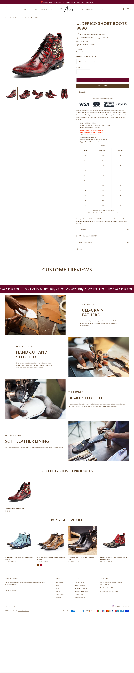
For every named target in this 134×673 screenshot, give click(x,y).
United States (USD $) (121, 606)
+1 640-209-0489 (112, 591)
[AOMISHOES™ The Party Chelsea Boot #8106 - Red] (41, 565)
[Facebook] (6, 606)
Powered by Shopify (23, 611)
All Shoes (15, 18)
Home (7, 18)
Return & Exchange (81, 588)
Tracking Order (79, 582)
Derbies (58, 588)
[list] (38, 54)
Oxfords (58, 597)
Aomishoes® (13, 611)
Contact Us (66, 611)
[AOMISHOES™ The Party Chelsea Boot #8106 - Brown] (38, 565)
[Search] (7, 7)
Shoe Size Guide (80, 585)
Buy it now (102, 86)
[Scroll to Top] (130, 663)
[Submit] (43, 590)
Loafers (58, 591)
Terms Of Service (80, 597)
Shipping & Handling (81, 591)
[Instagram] (10, 606)
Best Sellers (59, 582)
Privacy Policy (79, 594)
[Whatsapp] (14, 606)
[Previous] (9, 54)
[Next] (66, 54)
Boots (57, 585)
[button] (128, 9)
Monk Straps (59, 594)
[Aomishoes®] (67, 9)
